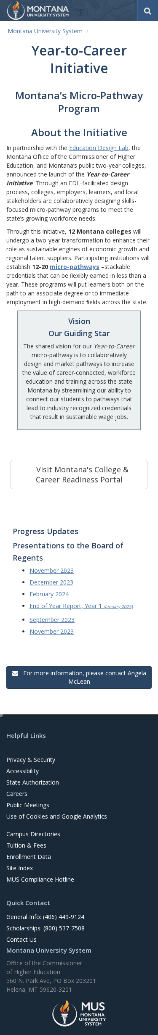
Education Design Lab (99, 148)
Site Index (19, 868)
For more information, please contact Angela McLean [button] (83, 677)
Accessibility (22, 771)
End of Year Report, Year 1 (81, 606)
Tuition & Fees (26, 845)
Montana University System (45, 31)
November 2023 (51, 570)
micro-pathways (74, 267)
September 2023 (52, 620)
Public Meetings (27, 805)
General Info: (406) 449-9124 (45, 917)
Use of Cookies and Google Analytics (56, 816)
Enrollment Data (28, 857)
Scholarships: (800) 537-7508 (45, 928)
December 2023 (51, 582)
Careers (16, 794)
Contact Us (21, 939)
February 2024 (49, 594)
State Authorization (32, 782)
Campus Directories (33, 834)
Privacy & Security (30, 760)
